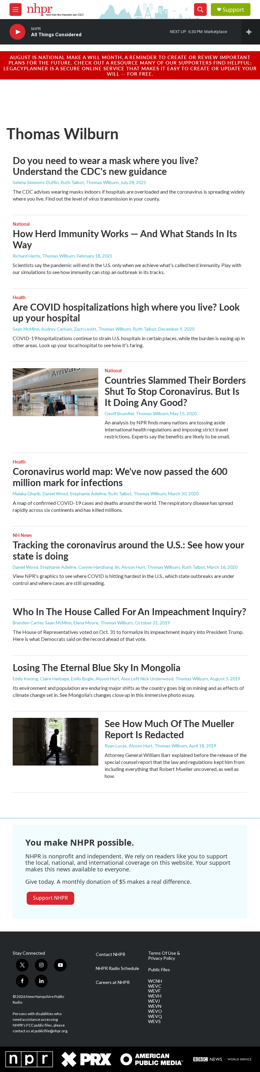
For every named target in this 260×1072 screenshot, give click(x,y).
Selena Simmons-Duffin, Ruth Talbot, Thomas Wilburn (66, 182)
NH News (22, 535)
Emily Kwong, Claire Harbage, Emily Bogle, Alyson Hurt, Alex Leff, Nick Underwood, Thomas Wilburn (110, 678)
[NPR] (29, 1059)
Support (233, 9)
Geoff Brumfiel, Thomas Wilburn (136, 413)
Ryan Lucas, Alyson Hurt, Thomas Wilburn (146, 745)
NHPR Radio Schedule (117, 968)
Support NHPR (50, 897)
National (21, 224)
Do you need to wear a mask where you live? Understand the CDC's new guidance (105, 166)
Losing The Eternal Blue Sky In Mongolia (96, 667)
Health (19, 297)
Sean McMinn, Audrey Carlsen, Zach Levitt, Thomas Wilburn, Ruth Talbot (84, 329)
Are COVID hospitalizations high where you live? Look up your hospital (126, 312)
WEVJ (154, 1001)
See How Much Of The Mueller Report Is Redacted (169, 729)
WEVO (155, 1011)
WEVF (154, 990)
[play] (17, 32)
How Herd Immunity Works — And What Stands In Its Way (125, 239)
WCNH (155, 981)
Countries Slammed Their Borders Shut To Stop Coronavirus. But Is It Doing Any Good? (175, 391)
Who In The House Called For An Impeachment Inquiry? (129, 611)
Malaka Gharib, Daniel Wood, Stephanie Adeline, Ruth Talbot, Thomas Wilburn (89, 493)
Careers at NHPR (113, 982)
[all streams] (250, 32)
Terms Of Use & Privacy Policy (164, 956)
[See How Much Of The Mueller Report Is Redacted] (55, 742)
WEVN (154, 1006)
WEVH (154, 996)
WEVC (154, 986)
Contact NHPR (110, 954)
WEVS (154, 1021)
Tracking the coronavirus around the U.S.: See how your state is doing (128, 550)
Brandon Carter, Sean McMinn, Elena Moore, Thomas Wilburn (73, 622)
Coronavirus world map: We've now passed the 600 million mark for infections (120, 476)
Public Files (159, 969)
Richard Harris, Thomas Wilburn (44, 255)
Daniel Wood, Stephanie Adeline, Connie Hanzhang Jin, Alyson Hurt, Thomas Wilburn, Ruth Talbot (109, 567)
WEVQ (155, 1016)
